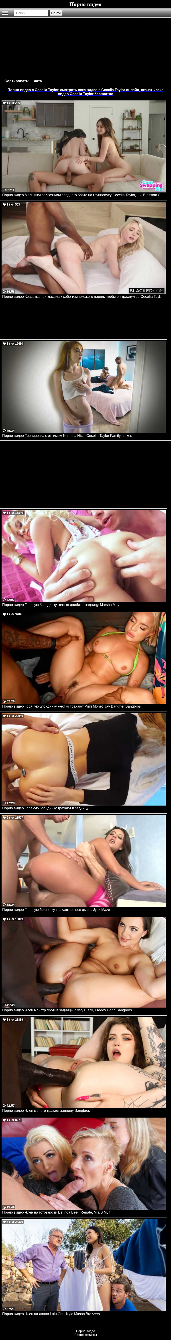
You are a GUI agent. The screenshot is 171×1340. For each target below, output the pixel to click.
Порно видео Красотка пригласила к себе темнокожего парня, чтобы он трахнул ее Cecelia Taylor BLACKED (84, 296)
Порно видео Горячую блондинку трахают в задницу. (45, 808)
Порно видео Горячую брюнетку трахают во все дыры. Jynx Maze (56, 910)
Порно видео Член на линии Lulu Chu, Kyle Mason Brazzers (51, 1314)
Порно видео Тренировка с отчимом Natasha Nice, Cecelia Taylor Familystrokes (67, 436)
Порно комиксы (85, 1334)
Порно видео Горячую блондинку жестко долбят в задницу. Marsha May (60, 605)
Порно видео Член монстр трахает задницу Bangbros (46, 1110)
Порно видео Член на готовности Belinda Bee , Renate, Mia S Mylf (56, 1212)
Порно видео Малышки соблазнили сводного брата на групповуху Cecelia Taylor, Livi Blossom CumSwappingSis (84, 195)
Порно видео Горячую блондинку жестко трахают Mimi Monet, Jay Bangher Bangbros (71, 706)
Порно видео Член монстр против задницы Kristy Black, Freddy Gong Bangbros (67, 1010)
